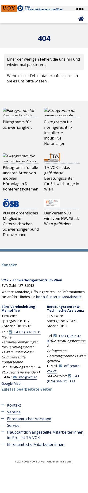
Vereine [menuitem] (14, 412)
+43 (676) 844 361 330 (63, 378)
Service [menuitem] (13, 425)
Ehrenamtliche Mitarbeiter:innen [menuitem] (35, 444)
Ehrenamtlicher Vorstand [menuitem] (29, 418)
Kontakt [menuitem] (14, 405)
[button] (79, 9)
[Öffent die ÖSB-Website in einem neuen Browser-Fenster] (11, 203)
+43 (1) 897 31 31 (27, 332)
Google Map (11, 383)
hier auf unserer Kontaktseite (59, 296)
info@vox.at (28, 377)
